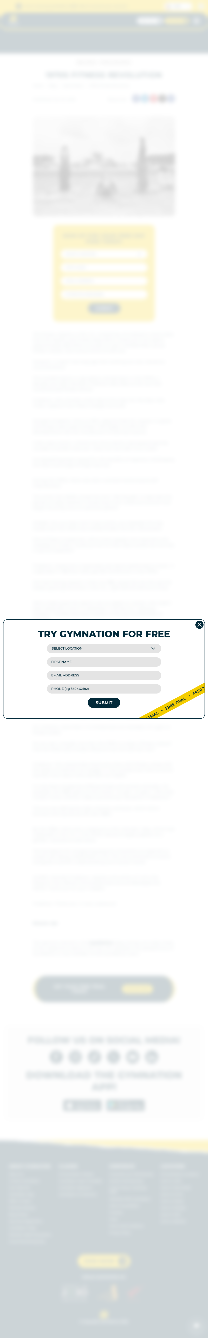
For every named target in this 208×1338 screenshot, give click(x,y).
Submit (104, 702)
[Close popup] (199, 625)
